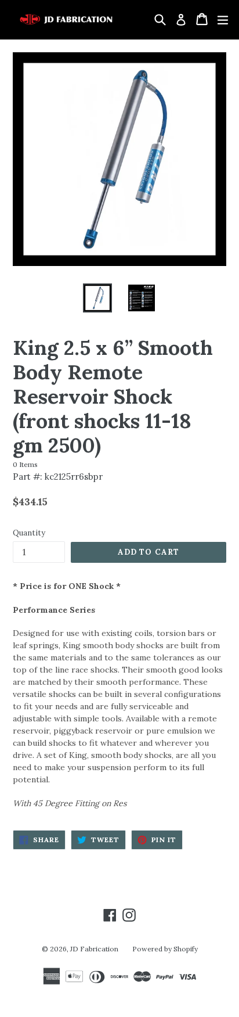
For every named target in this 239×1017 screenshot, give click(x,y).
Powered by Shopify (165, 948)
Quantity (29, 533)
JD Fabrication (94, 948)
